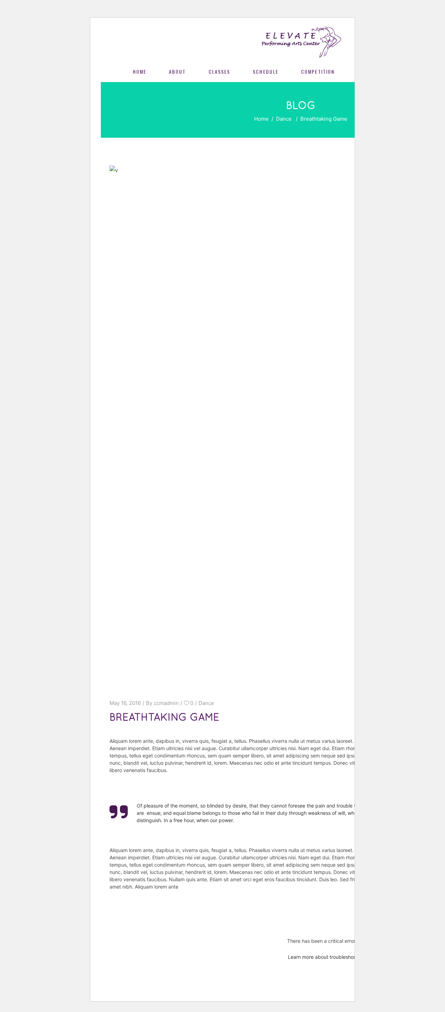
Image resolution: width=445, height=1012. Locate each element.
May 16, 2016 (125, 703)
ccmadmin (166, 703)
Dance (284, 118)
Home (261, 118)
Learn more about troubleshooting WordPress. (340, 957)
